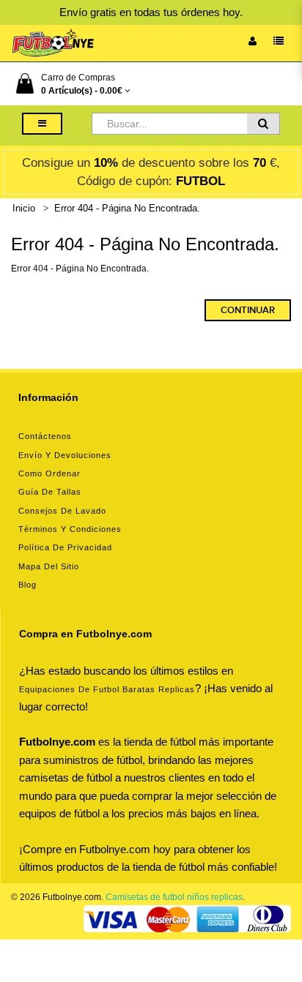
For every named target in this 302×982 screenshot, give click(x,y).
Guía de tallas (49, 491)
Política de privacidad (65, 547)
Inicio (23, 208)
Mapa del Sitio (48, 566)
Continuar (248, 310)
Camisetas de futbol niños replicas (174, 897)
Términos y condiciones (70, 529)
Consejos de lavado (62, 510)
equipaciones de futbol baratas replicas (107, 689)
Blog (27, 584)
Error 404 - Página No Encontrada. (127, 208)
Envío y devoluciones (64, 455)
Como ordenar (49, 473)
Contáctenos (45, 436)
